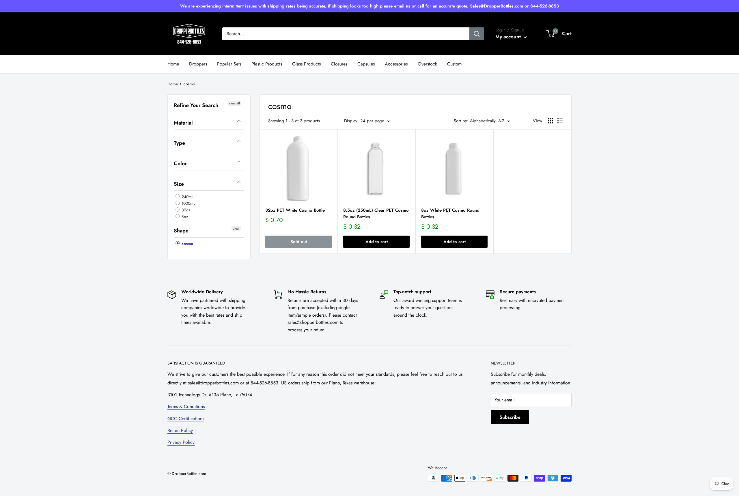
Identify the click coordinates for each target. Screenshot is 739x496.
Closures (339, 64)
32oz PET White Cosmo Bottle (295, 210)
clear (236, 228)
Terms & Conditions (186, 406)
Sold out (298, 241)
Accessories (396, 64)
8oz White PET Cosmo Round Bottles (450, 213)
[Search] (476, 33)
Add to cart (376, 241)
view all (234, 103)
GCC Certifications (185, 418)
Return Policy (180, 430)
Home (173, 64)
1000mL (187, 203)
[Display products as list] (560, 120)
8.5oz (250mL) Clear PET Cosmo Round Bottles (376, 213)
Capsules (366, 64)
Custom (454, 64)
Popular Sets (229, 64)
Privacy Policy (181, 442)
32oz (185, 210)
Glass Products (306, 64)
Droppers (198, 64)
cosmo (186, 244)
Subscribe (509, 417)
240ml (186, 197)
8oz (184, 216)
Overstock (427, 64)
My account (508, 36)
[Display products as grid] (550, 120)
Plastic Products (266, 64)
